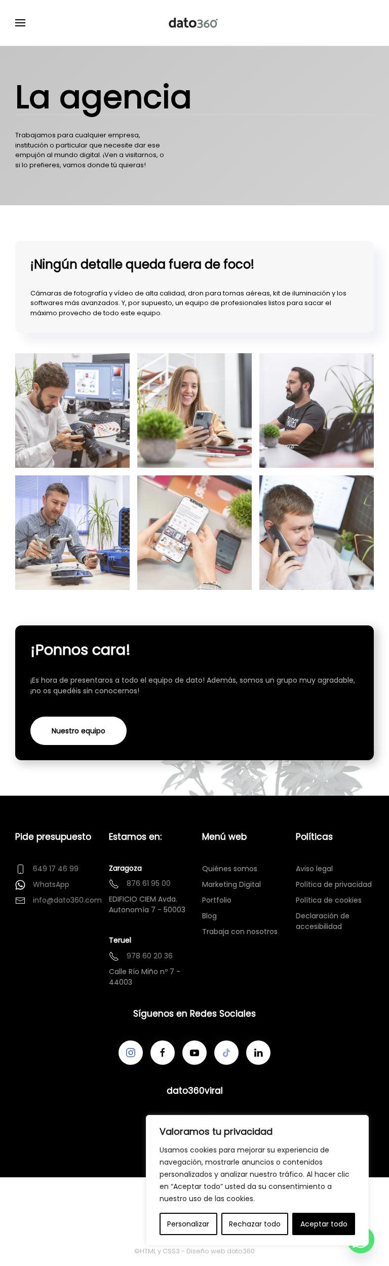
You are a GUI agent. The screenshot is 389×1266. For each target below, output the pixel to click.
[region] (257, 1180)
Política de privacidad (334, 884)
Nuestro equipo (78, 731)
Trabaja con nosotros (240, 931)
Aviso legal (314, 869)
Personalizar (188, 1224)
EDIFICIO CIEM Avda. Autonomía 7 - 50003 (147, 904)
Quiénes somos (229, 869)
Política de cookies (329, 900)
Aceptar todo (323, 1224)
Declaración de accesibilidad (322, 921)
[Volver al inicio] (194, 23)
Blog (209, 916)
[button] (20, 23)
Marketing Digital (231, 884)
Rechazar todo (255, 1224)
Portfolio (216, 900)
